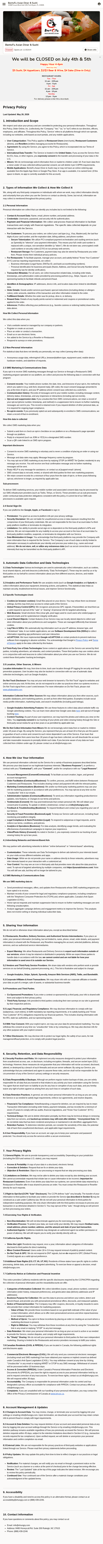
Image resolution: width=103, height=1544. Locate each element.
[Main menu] (4, 4)
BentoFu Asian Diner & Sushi (22, 3)
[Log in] (99, 4)
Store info (91, 50)
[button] (100, 57)
